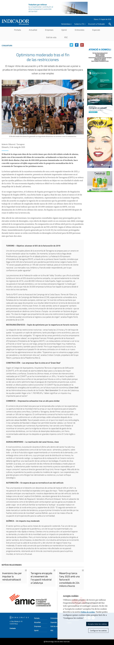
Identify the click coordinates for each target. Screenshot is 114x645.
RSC (66, 37)
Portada (17, 29)
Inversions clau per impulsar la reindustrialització (12, 576)
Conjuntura (7, 45)
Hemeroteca (65, 24)
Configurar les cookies (98, 630)
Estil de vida (51, 37)
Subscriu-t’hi (79, 24)
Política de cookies (88, 612)
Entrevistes (79, 29)
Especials (96, 29)
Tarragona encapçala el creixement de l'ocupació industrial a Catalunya (41, 578)
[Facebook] (76, 45)
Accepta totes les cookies (97, 624)
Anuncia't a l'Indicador (96, 24)
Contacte (13, 628)
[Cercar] (110, 24)
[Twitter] (71, 45)
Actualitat (33, 29)
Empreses (49, 29)
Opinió (64, 29)
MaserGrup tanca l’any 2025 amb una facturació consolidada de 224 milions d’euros (69, 579)
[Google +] (82, 45)
